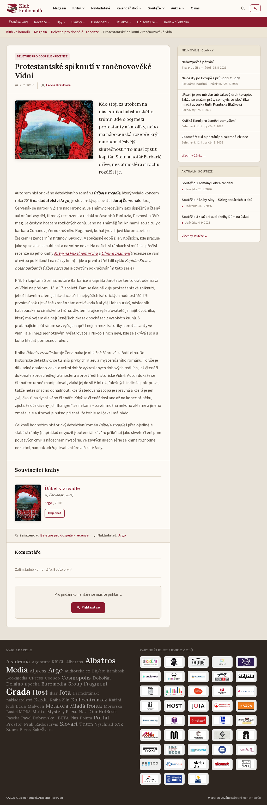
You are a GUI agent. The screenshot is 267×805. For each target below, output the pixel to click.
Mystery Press (62, 711)
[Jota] (198, 706)
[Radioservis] (174, 764)
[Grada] (246, 691)
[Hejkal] (150, 706)
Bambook (115, 671)
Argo (48, 503)
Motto (38, 711)
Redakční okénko (176, 22)
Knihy (76, 8)
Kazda (41, 700)
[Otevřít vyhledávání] (243, 8)
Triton (86, 724)
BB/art (98, 671)
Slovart (69, 723)
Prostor (14, 724)
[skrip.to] (198, 764)
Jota (65, 692)
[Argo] (246, 662)
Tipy (59, 22)
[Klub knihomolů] (24, 8)
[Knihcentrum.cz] (150, 720)
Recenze (40, 22)
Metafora (57, 706)
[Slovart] (222, 764)
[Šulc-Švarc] (246, 764)
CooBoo (52, 678)
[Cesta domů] (150, 691)
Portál (101, 717)
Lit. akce (122, 22)
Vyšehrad (104, 724)
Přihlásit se (91, 607)
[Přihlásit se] (255, 8)
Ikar (54, 693)
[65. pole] (174, 662)
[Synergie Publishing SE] (150, 779)
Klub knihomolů (18, 32)
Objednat (54, 513)
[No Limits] (246, 735)
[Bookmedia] (198, 676)
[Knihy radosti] (174, 720)
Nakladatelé (100, 8)
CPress (36, 678)
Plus (74, 717)
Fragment (96, 684)
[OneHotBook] (174, 749)
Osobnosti (99, 22)
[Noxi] (150, 749)
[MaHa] (150, 735)
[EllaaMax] (198, 691)
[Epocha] (222, 691)
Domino (14, 684)
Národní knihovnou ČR (246, 798)
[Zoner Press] (198, 779)
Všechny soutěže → (194, 236)
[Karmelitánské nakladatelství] (222, 706)
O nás (195, 8)
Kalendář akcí (127, 8)
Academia (18, 661)
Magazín (59, 8)
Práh (28, 724)
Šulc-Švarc (42, 729)
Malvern (36, 706)
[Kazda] (246, 706)
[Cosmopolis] (174, 691)
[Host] (174, 706)
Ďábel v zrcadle (62, 488)
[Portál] (246, 749)
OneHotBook (103, 711)
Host (40, 692)
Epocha (32, 684)
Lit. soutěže (146, 22)
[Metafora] (198, 735)
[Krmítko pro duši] (198, 720)
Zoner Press (18, 729)
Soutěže (154, 8)
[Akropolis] (198, 662)
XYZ (119, 724)
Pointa (86, 717)
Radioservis (46, 724)
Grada (18, 691)
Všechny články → (194, 155)
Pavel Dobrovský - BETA (45, 717)
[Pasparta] (198, 749)
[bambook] (174, 676)
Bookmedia (16, 678)
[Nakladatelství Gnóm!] (222, 735)
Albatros (74, 661)
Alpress (38, 671)
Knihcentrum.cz (89, 700)
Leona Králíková (58, 85)
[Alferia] (222, 662)
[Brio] (222, 676)
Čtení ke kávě (18, 22)
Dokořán (102, 678)
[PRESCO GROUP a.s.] (150, 764)
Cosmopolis (76, 677)
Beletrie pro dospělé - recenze (75, 32)
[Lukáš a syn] (246, 720)
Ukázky (76, 22)
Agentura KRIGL (48, 661)
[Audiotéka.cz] (150, 676)
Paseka (12, 717)
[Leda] (222, 720)
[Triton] (174, 779)
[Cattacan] (246, 676)
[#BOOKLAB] (150, 662)
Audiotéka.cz (77, 670)
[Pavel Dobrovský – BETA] (222, 749)
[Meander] (174, 735)
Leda (21, 706)
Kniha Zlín (59, 699)
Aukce (176, 8)
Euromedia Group (61, 684)
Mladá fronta (86, 705)
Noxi (83, 711)
